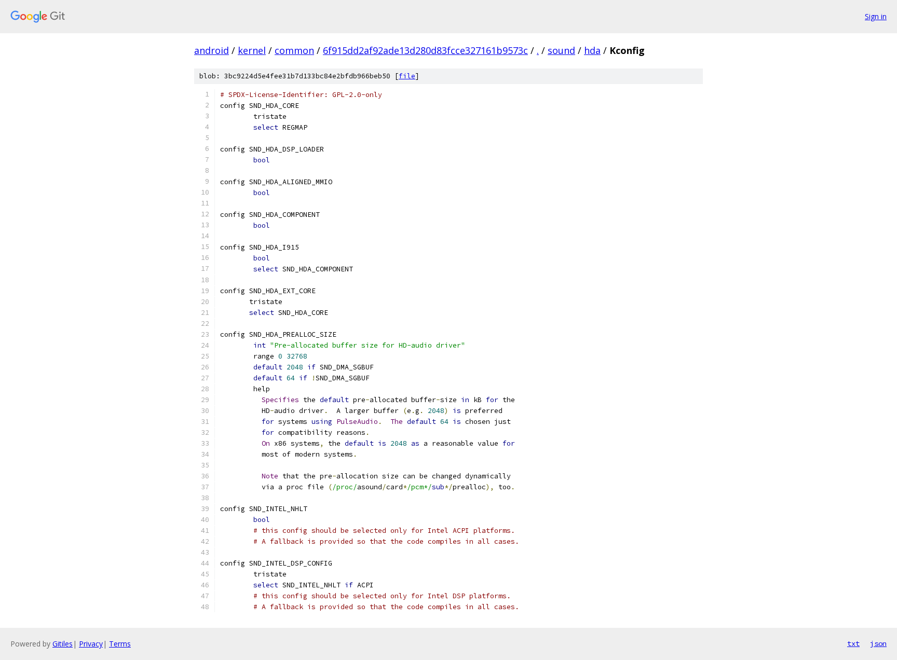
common (294, 50)
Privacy (91, 644)
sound (561, 50)
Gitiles (62, 644)
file (407, 76)
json (878, 643)
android (211, 50)
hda (592, 50)
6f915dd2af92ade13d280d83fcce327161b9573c (425, 50)
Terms (120, 644)
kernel (252, 50)
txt (853, 643)
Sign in (876, 16)
